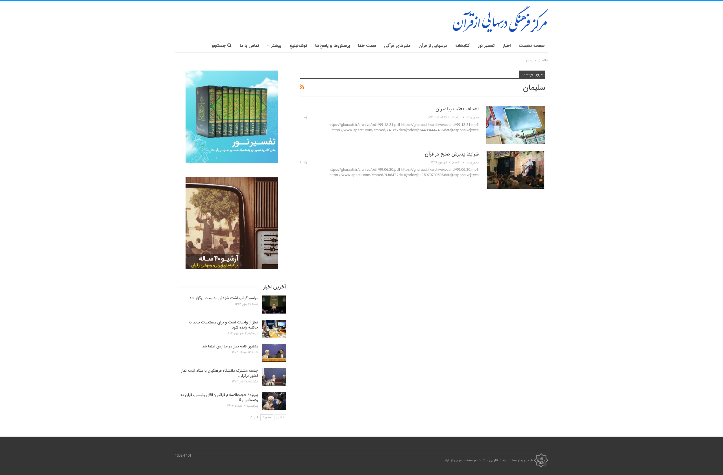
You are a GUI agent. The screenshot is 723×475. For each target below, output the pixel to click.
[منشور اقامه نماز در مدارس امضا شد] (274, 353)
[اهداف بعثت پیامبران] (515, 125)
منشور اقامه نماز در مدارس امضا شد (230, 346)
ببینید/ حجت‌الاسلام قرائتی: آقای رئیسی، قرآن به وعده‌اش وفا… (219, 397)
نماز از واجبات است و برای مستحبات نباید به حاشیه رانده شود (223, 324)
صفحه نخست (532, 45)
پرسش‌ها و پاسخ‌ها (332, 45)
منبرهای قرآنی (397, 45)
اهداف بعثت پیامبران (457, 109)
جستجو (219, 45)
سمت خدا (367, 45)
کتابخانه (462, 45)
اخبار (507, 45)
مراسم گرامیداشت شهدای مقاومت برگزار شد (223, 298)
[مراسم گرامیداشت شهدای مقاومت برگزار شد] (274, 304)
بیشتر (276, 45)
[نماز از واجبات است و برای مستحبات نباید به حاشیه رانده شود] (274, 329)
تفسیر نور (486, 45)
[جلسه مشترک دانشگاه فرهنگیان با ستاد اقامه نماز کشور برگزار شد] (274, 377)
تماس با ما (249, 45)
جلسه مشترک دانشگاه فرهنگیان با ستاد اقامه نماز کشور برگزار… (219, 373)
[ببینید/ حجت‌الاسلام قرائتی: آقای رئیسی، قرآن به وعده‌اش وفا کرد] (274, 401)
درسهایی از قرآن (433, 45)
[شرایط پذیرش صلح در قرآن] (515, 170)
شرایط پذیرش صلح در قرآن (452, 154)
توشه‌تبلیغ (298, 45)
